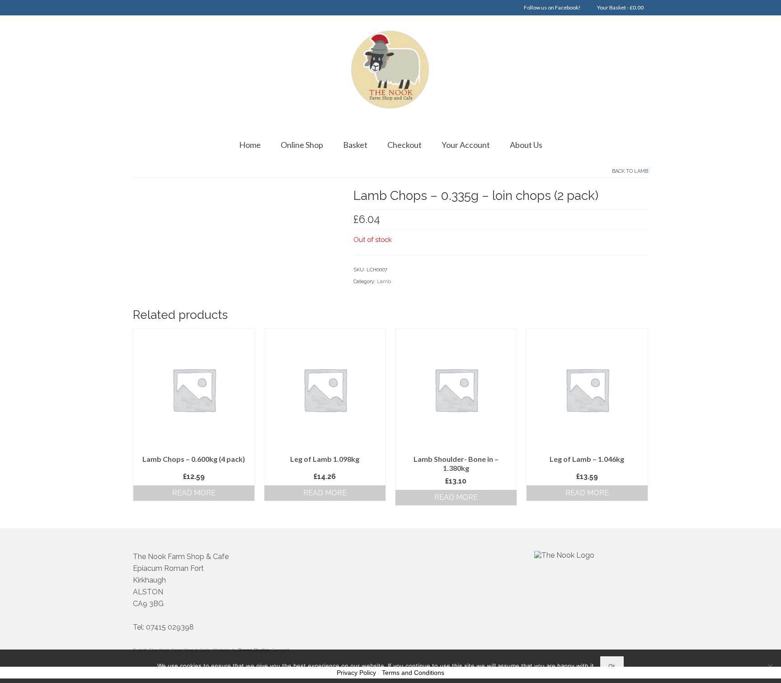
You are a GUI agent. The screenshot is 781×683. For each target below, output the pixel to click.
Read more (194, 493)
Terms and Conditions (413, 672)
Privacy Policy (356, 672)
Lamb (641, 171)
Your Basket (620, 7)
